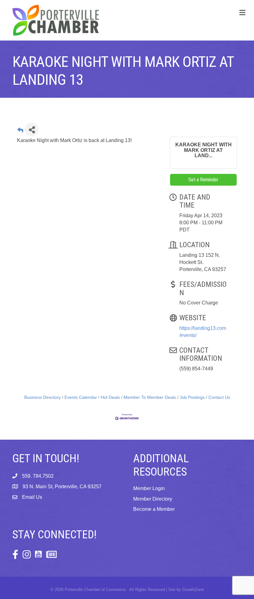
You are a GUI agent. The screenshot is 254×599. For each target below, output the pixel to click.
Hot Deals (110, 397)
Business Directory (42, 397)
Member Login (149, 488)
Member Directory (152, 499)
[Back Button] (20, 131)
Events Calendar (80, 397)
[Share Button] (32, 129)
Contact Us (219, 397)
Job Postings (192, 397)
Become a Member (154, 509)
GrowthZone (193, 589)
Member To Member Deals (150, 397)
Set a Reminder (203, 180)
